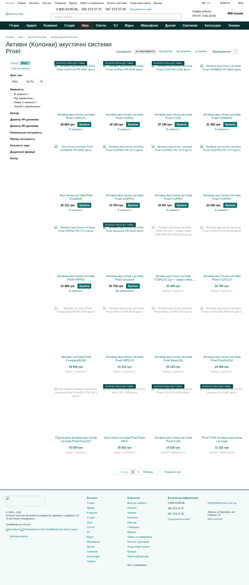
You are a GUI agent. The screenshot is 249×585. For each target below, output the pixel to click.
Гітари (14, 25)
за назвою (201, 51)
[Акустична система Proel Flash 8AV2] (124, 408)
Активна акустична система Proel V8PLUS (124, 358)
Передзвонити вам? (141, 9)
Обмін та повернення (92, 3)
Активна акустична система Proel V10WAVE (221, 116)
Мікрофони (149, 25)
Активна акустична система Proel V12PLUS (221, 277)
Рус (209, 3)
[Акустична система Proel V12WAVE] (75, 166)
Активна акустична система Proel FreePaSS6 (221, 358)
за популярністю (145, 51)
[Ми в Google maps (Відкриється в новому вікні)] (186, 2)
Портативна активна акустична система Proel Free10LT (76, 439)
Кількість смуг (20, 145)
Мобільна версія (18, 536)
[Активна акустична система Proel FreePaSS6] (221, 327)
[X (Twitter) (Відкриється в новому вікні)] (191, 2)
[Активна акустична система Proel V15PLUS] (75, 85)
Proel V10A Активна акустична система (222, 439)
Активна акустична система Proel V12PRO (173, 197)
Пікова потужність (22, 138)
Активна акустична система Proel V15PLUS (76, 116)
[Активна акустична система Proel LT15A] (173, 85)
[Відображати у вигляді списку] (240, 51)
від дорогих (166, 51)
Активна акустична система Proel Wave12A (173, 358)
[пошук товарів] (178, 17)
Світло (101, 25)
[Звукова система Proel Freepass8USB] (75, 327)
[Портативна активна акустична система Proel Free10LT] (75, 408)
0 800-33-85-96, (67, 9)
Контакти (34, 3)
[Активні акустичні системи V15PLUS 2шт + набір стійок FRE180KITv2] (173, 247)
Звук (85, 25)
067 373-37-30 (116, 9)
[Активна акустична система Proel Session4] (124, 247)
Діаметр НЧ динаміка (24, 119)
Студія (69, 25)
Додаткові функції (22, 151)
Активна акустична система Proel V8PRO (76, 277)
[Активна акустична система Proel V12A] (173, 408)
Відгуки (73, 3)
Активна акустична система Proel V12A (173, 439)
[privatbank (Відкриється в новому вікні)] (13, 529)
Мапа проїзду (215, 519)
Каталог (10, 3)
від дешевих (183, 51)
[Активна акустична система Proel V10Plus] (124, 85)
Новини (22, 3)
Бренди (158, 3)
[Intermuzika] (25, 500)
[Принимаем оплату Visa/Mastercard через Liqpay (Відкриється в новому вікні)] (49, 529)
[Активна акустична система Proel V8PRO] (75, 247)
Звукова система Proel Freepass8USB (76, 358)
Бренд (14, 113)
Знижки (234, 25)
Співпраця (60, 3)
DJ (116, 25)
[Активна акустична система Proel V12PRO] (173, 166)
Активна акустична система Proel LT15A (173, 116)
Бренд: (15, 63)
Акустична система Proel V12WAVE (76, 197)
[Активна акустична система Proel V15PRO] (221, 166)
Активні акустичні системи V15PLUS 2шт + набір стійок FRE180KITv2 (173, 279)
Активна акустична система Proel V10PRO (124, 197)
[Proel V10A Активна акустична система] (221, 408)
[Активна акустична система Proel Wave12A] (173, 327)
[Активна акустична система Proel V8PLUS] (124, 327)
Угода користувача (140, 3)
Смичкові (190, 25)
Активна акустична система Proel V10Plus (124, 116)
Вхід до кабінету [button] (137, 502)
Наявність (17, 89)
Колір (14, 158)
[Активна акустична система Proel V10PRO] (124, 166)
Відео (129, 25)
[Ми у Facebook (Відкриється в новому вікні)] (177, 2)
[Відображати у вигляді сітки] (235, 51)
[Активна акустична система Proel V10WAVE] (221, 85)
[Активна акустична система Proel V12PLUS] (221, 247)
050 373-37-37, (92, 9)
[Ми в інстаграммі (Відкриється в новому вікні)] (182, 2)
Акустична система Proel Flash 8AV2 (124, 439)
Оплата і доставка (117, 3)
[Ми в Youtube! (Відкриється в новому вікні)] (196, 2)
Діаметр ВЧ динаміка (24, 126)
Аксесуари (212, 25)
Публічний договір (138, 556)
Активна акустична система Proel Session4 (124, 277)
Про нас (46, 3)
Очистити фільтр (20, 68)
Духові (170, 25)
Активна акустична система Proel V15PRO (221, 197)
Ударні (31, 25)
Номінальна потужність (26, 132)
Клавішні (50, 25)
